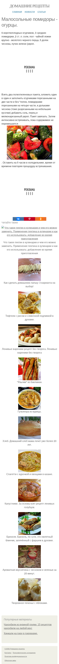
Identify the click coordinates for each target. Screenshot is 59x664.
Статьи (42, 11)
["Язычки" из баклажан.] (29, 378)
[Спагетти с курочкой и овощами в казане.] (29, 470)
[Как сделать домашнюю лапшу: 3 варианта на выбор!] (29, 279)
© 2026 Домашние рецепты (15, 649)
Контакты (8, 653)
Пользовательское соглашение (24, 653)
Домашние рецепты (29, 5)
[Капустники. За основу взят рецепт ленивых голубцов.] (29, 500)
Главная (17, 11)
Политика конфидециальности (16, 656)
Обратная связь (10, 660)
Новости (30, 11)
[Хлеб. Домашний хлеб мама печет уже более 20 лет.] (29, 437)
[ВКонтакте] (18, 219)
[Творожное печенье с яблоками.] (29, 599)
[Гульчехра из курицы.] (29, 408)
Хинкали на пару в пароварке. (21, 633)
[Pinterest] (29, 219)
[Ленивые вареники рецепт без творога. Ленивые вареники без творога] (29, 345)
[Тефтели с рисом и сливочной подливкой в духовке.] (29, 312)
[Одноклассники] (40, 219)
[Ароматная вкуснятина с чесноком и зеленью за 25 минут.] (29, 566)
